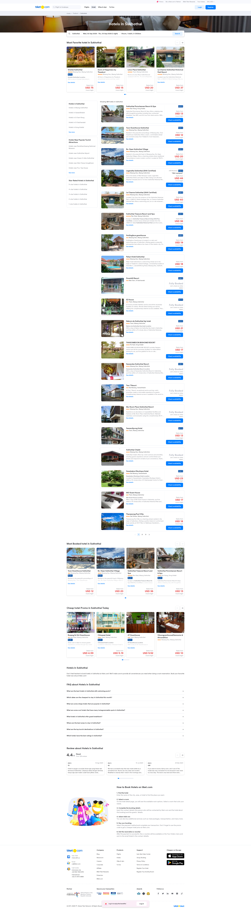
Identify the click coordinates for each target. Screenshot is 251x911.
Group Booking (141, 858)
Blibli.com (100, 879)
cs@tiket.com (76, 864)
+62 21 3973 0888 (78, 877)
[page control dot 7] (125, 778)
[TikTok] (181, 893)
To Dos (119, 865)
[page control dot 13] (132, 778)
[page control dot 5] (123, 778)
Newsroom (100, 858)
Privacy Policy (141, 861)
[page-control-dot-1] (125, 94)
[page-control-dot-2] (126, 94)
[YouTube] (172, 893)
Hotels (119, 858)
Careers (99, 861)
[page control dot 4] (122, 778)
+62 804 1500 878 (78, 872)
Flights (119, 854)
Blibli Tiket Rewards (189, 2)
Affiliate (99, 868)
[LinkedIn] (167, 893)
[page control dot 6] (124, 778)
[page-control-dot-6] (128, 659)
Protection (100, 875)
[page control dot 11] (130, 778)
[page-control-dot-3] (125, 659)
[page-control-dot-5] (127, 659)
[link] (200, 7)
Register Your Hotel (142, 868)
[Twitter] (163, 893)
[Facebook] (158, 893)
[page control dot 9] (128, 778)
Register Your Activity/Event (145, 872)
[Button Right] (182, 755)
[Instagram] (177, 893)
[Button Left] (178, 755)
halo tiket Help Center (143, 854)
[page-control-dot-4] (126, 659)
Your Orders (201, 2)
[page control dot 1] (118, 778)
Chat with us (76, 858)
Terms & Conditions (143, 865)
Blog (98, 854)
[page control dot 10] (129, 778)
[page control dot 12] (131, 778)
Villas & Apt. (120, 861)
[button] (177, 43)
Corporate (100, 865)
